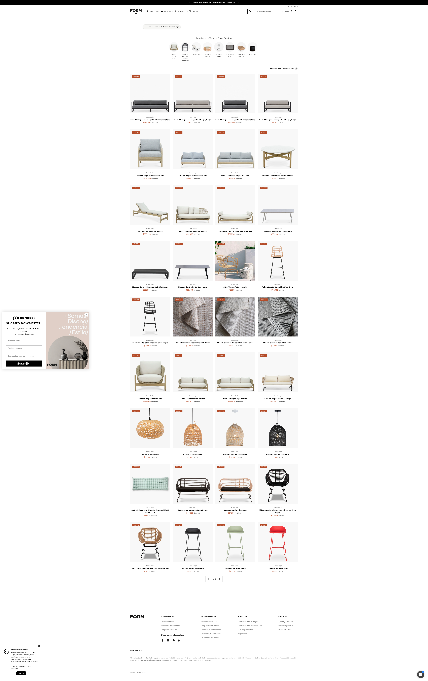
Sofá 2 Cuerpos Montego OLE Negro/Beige (277, 120)
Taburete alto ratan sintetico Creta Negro (150, 343)
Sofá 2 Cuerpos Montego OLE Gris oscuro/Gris (235, 120)
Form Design (150, 117)
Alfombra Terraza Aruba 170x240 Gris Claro (235, 343)
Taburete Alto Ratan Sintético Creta (277, 287)
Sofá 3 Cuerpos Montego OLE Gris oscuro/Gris (150, 120)
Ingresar (287, 11)
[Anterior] (189, 3)
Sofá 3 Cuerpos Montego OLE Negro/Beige (192, 120)
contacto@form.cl (285, 626)
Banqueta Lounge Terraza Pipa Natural (235, 231)
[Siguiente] (238, 3)
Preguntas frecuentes (210, 626)
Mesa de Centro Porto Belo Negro (192, 287)
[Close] (39, 646)
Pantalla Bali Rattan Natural (235, 454)
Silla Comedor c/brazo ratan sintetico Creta (150, 568)
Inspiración (242, 634)
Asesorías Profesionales (170, 626)
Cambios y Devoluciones (211, 630)
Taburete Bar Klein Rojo (278, 568)
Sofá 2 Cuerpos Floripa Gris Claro (193, 175)
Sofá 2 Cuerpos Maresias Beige (277, 399)
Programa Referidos (169, 630)
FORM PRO (293, 6)
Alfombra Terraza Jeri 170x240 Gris (277, 343)
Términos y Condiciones (210, 634)
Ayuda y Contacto (285, 622)
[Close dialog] (86, 315)
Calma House (150, 507)
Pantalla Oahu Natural (192, 454)
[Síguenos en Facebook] (162, 640)
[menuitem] (153, 11)
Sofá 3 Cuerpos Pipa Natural (235, 399)
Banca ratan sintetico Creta (235, 510)
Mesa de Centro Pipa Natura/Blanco (277, 175)
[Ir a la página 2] (219, 579)
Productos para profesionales (250, 626)
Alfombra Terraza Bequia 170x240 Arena (193, 343)
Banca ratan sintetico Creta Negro (193, 510)
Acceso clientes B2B (209, 622)
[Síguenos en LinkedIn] (179, 640)
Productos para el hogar (248, 622)
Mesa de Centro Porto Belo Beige (277, 231)
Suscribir (24, 363)
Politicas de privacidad (210, 638)
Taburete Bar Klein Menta (235, 568)
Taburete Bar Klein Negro (193, 568)
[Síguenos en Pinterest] (173, 640)
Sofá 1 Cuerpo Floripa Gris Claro (150, 175)
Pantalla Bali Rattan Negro (277, 454)
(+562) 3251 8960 (285, 630)
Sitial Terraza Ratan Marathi (235, 287)
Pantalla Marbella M (150, 454)
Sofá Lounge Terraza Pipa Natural (193, 231)
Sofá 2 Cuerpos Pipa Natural (193, 399)
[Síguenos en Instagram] (168, 640)
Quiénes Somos (167, 622)
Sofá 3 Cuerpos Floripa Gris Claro (235, 175)
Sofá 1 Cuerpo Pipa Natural (150, 399)
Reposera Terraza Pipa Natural (150, 231)
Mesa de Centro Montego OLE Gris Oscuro (150, 287)
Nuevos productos (245, 630)
